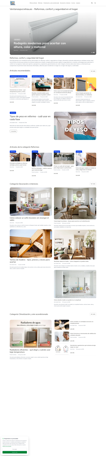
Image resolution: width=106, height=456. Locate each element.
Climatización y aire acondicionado (51, 3)
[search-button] (92, 3)
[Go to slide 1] (91, 52)
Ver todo (93, 71)
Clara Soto (16, 50)
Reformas (40, 3)
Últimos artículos (33, 3)
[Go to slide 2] (92, 52)
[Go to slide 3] (93, 52)
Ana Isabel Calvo (13, 93)
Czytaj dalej (13, 131)
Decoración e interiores (65, 3)
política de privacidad (7, 446)
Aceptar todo (14, 452)
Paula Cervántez (35, 96)
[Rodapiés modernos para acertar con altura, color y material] (53, 33)
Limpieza (78, 3)
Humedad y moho (59, 76)
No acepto (15, 449)
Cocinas (73, 3)
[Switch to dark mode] (95, 3)
